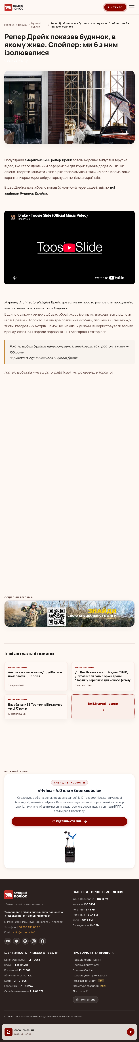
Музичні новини (36, 25)
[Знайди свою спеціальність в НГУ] (69, 614)
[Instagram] (33, 941)
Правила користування (87, 959)
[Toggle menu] (131, 7)
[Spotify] (25, 941)
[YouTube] (7, 941)
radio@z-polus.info (24, 932)
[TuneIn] (16, 941)
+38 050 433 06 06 (28, 927)
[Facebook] (42, 941)
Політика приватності (86, 965)
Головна (9, 25)
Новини (22, 25)
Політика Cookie (83, 970)
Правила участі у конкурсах (90, 975)
